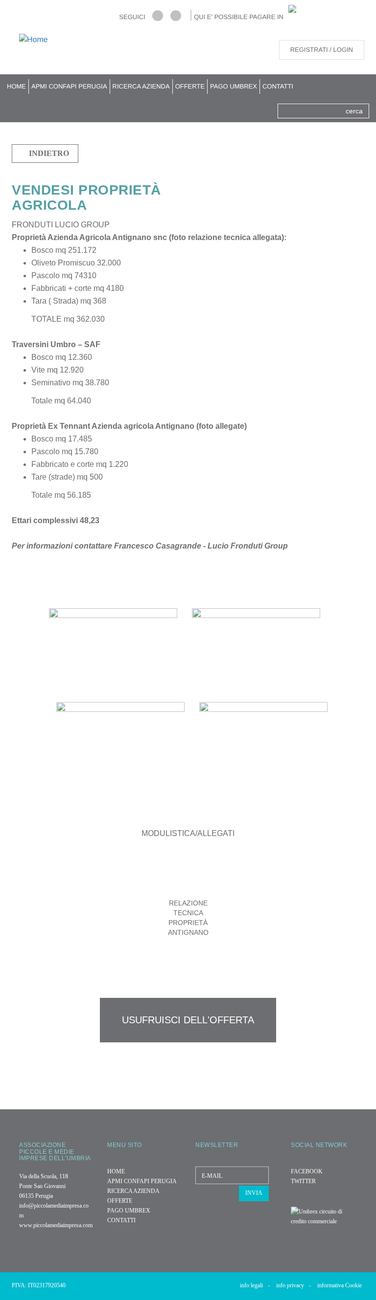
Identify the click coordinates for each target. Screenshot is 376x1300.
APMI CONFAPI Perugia (69, 86)
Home (16, 86)
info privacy (293, 1285)
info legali (255, 1285)
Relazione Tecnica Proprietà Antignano (188, 917)
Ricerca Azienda (141, 86)
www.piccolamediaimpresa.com (56, 1225)
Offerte (190, 86)
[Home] (37, 40)
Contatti (277, 86)
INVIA (253, 1193)
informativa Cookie (339, 1285)
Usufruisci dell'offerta (188, 1019)
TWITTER (303, 1181)
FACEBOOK (307, 1171)
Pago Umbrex (233, 86)
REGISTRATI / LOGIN (321, 49)
